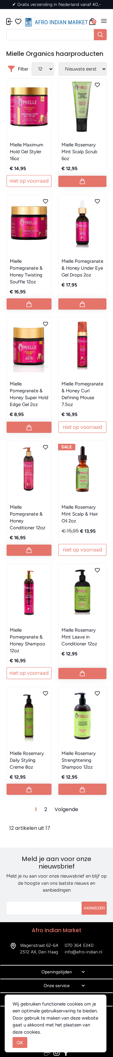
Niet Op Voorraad (29, 181)
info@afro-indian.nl (83, 952)
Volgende (66, 809)
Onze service (57, 985)
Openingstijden (56, 972)
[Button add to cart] (82, 181)
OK (20, 1042)
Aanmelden (94, 908)
